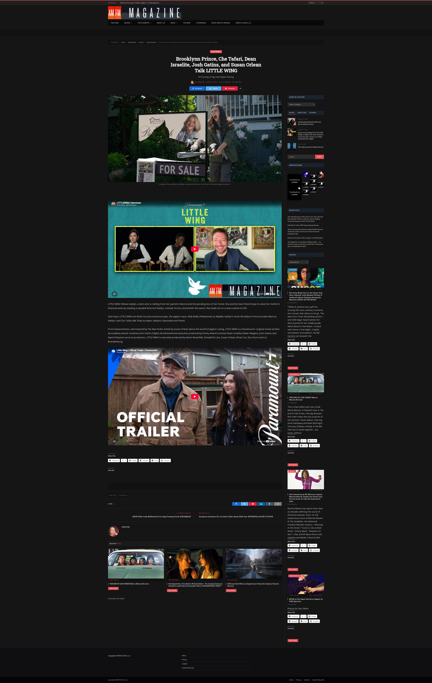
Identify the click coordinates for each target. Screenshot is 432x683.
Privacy (184, 660)
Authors (293, 270)
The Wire (186, 23)
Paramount (123, 495)
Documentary (232, 580)
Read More (113, 588)
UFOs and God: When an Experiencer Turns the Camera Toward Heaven (253, 585)
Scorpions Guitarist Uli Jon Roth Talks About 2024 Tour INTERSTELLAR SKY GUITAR (236, 516)
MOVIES (292, 113)
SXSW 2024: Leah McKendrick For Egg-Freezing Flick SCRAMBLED (161, 516)
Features (115, 23)
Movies (127, 23)
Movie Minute (114, 580)
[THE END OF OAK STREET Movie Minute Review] (136, 564)
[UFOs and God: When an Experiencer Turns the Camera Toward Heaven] (254, 564)
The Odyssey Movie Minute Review (310, 147)
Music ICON (302, 113)
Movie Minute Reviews (221, 23)
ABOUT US (161, 23)
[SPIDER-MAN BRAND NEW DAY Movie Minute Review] (292, 121)
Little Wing (112, 495)
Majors (292, 471)
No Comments (226, 82)
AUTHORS (312, 113)
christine (200, 82)
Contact (184, 664)
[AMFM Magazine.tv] (144, 12)
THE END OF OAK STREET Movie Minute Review (129, 584)
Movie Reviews (216, 52)
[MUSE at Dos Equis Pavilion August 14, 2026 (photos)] (306, 584)
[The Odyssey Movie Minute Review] (292, 146)
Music (173, 23)
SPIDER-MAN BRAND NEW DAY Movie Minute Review (309, 123)
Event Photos (294, 576)
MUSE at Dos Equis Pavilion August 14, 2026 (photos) (305, 238)
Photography (143, 23)
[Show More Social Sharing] (240, 88)
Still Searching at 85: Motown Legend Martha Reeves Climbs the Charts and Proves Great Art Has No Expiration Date (305, 231)
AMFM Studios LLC (243, 23)
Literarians (201, 23)
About (184, 656)
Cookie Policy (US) (188, 668)
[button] (295, 181)
